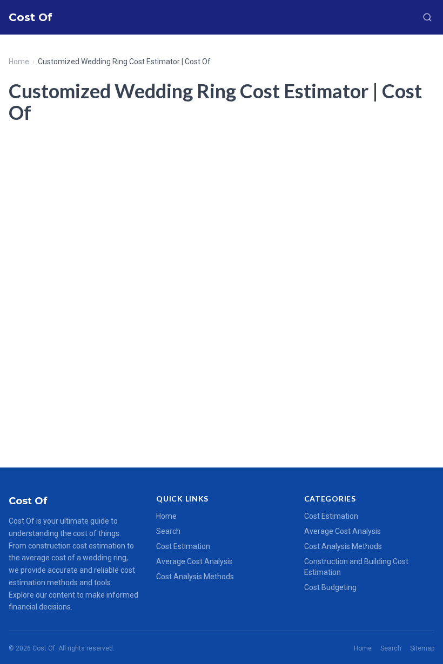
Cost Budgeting (330, 587)
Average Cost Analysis (194, 561)
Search (168, 531)
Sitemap (422, 648)
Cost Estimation (183, 546)
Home (19, 61)
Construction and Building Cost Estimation (356, 567)
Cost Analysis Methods (195, 576)
